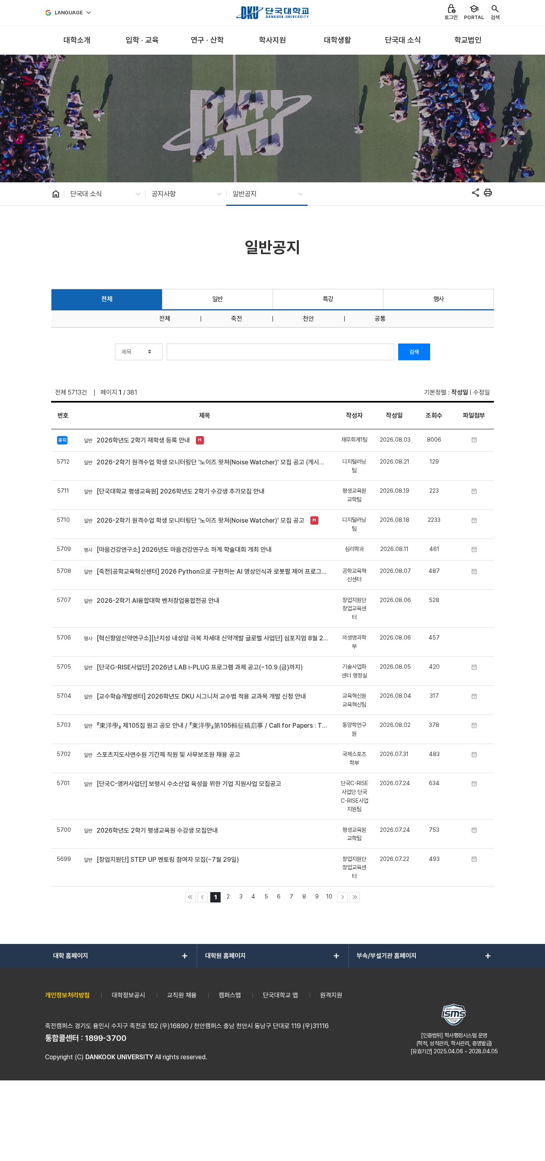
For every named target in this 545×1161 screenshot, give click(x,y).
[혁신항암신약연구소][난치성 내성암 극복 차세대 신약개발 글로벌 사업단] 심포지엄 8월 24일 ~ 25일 (206, 638)
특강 (328, 299)
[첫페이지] (190, 897)
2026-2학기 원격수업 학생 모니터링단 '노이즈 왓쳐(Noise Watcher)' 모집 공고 (194, 520)
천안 (308, 318)
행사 (438, 299)
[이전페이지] (202, 897)
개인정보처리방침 (67, 995)
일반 (217, 299)
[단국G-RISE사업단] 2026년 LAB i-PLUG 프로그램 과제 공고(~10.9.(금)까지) (193, 667)
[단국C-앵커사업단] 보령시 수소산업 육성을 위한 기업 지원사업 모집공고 (182, 784)
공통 (380, 318)
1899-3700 (105, 1038)
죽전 (236, 318)
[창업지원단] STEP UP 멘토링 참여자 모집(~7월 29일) (161, 859)
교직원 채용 (182, 995)
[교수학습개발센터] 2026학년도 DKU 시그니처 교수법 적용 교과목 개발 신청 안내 (195, 696)
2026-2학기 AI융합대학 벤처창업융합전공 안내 (151, 600)
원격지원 (331, 995)
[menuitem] (77, 40)
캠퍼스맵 (230, 995)
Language (69, 13)
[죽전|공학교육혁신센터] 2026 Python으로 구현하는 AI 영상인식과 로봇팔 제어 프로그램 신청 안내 (206, 571)
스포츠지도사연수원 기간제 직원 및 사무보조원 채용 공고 (162, 754)
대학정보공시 (128, 995)
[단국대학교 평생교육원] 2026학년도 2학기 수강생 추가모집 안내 (174, 491)
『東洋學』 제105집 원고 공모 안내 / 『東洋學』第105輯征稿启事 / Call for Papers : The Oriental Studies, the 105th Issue (206, 725)
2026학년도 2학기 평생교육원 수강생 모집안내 (150, 830)
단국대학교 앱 (280, 995)
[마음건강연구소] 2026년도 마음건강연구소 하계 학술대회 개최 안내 (177, 549)
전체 (106, 299)
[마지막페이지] (355, 897)
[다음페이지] (342, 897)
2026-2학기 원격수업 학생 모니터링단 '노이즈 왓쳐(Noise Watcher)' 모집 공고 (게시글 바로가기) (206, 462)
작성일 (459, 392)
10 (329, 896)
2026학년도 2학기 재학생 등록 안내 (137, 440)
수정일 (481, 392)
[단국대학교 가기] (272, 12)
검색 (414, 352)
